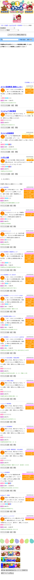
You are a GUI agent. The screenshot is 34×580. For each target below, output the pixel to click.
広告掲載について (29, 82)
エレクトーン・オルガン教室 (27, 137)
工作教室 (29, 92)
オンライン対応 (30, 112)
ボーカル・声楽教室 (29, 197)
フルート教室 (28, 195)
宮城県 (6, 25)
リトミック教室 (29, 190)
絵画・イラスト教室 (29, 91)
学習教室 (29, 347)
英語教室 (29, 258)
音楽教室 (20, 25)
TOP (2, 25)
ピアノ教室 (29, 89)
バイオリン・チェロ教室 (28, 194)
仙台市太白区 (12, 25)
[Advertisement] (17, 64)
